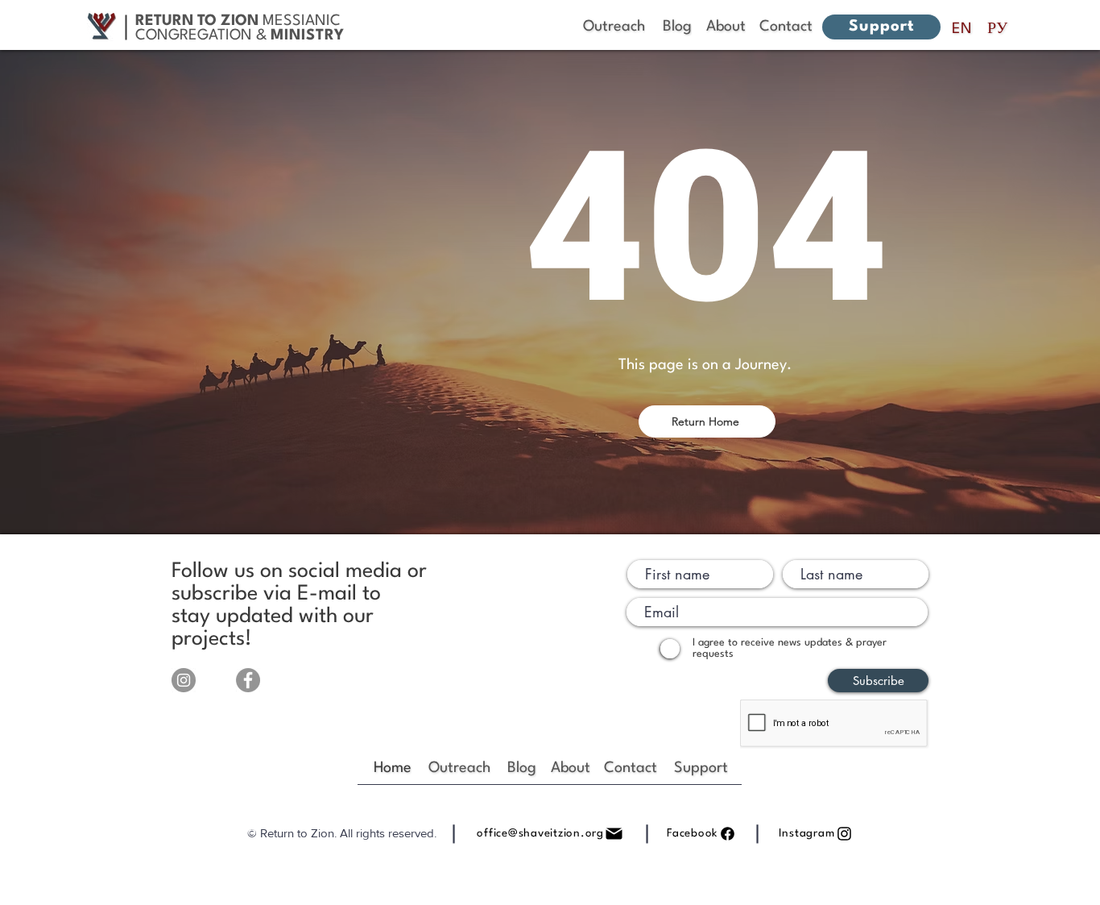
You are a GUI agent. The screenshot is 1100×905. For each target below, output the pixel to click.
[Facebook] (248, 680)
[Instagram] (184, 680)
